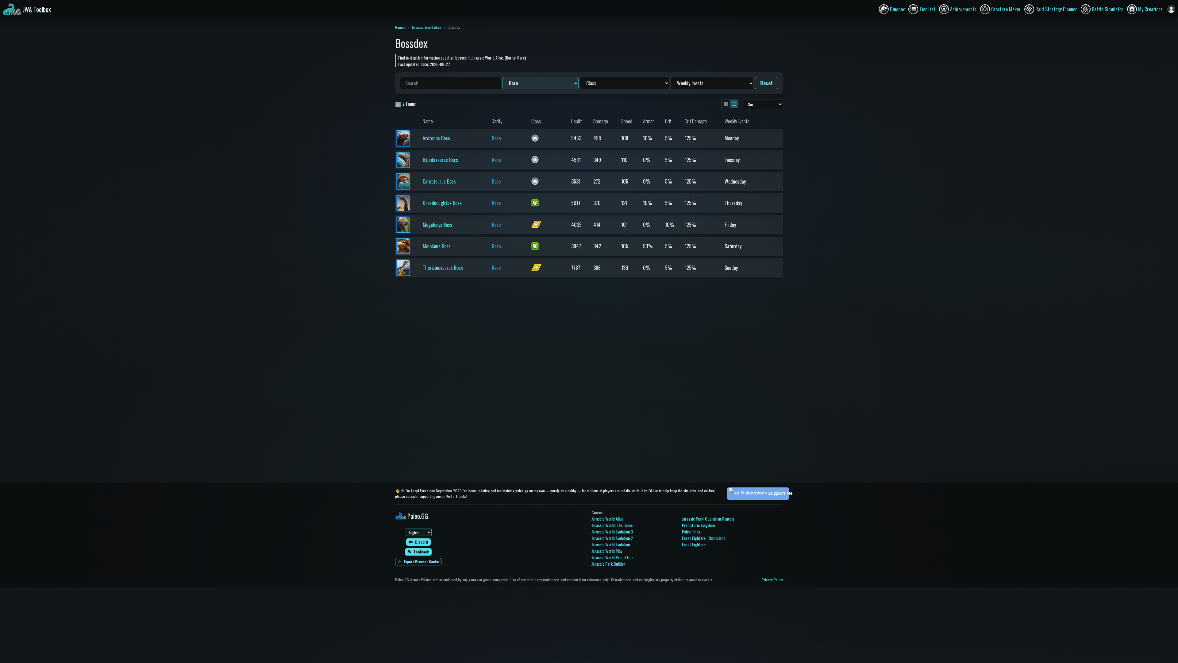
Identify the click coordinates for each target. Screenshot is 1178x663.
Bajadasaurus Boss (440, 160)
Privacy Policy (772, 579)
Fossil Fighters (694, 544)
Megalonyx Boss (437, 224)
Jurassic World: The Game (612, 525)
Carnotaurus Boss (439, 181)
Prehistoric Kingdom (698, 525)
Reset (766, 83)
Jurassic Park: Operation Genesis (708, 518)
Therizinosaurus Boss (443, 267)
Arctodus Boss (436, 138)
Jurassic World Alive (426, 27)
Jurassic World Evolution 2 (612, 538)
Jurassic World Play (606, 551)
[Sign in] (1171, 9)
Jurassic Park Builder (608, 563)
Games (400, 27)
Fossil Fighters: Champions (703, 538)
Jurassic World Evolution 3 (612, 531)
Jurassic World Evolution (610, 544)
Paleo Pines (691, 531)
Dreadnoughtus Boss (442, 203)
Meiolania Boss (437, 246)
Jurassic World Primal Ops (612, 557)
